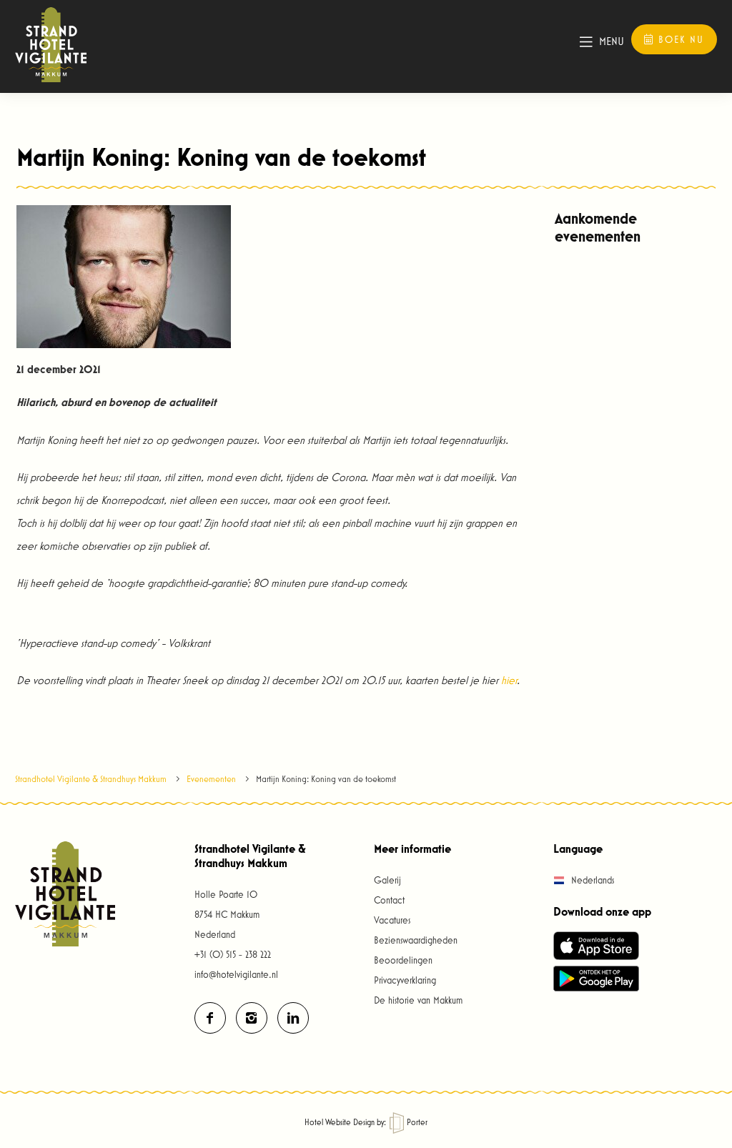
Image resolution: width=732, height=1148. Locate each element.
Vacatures (392, 920)
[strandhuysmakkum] (210, 1018)
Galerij (387, 880)
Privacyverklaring (405, 980)
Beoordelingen (403, 960)
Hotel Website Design (340, 1122)
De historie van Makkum (418, 1000)
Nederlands (591, 880)
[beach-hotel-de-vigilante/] (293, 1018)
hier (509, 679)
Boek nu (679, 39)
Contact (389, 900)
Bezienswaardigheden (416, 940)
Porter (416, 1122)
